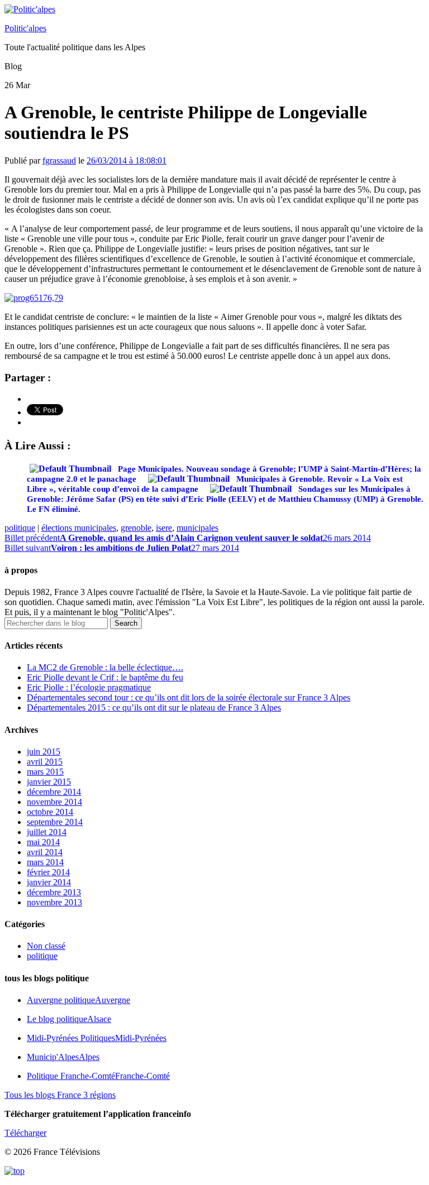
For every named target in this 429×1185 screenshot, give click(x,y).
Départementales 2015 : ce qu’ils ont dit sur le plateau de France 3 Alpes (154, 707)
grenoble (136, 527)
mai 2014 (43, 842)
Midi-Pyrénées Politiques (96, 1038)
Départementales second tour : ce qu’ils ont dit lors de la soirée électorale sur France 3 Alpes (188, 697)
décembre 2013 (54, 892)
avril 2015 (45, 761)
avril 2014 (45, 852)
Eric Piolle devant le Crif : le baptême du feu (105, 677)
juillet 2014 (46, 832)
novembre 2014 (54, 802)
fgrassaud (59, 160)
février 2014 (48, 872)
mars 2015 (45, 771)
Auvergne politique (78, 1000)
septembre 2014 (55, 822)
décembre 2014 (54, 792)
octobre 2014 (50, 812)
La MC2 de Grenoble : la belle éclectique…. (105, 667)
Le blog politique (69, 1019)
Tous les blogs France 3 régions (60, 1095)
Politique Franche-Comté (98, 1076)
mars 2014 (45, 862)
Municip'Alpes (63, 1057)
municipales (197, 527)
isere (164, 527)
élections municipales (78, 527)
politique (19, 527)
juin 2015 (43, 751)
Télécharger (25, 1133)
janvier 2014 (49, 882)
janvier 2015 (49, 781)
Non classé (46, 946)
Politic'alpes (25, 28)
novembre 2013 (54, 902)
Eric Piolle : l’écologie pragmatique (89, 687)
